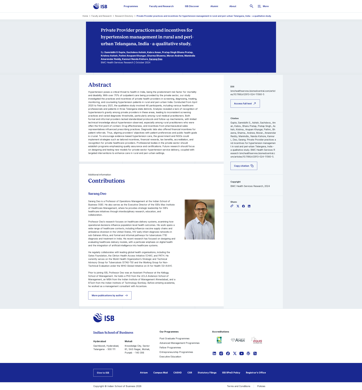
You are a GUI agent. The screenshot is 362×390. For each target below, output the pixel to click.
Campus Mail (160, 372)
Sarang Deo (155, 59)
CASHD (177, 372)
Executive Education (170, 356)
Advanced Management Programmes (180, 343)
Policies (261, 386)
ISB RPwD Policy (231, 372)
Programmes (131, 6)
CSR (189, 372)
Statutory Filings (207, 372)
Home (85, 16)
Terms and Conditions (238, 386)
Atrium (144, 372)
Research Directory (124, 16)
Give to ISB (103, 372)
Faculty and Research (161, 6)
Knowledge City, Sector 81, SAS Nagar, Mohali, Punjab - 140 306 (137, 349)
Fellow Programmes (170, 347)
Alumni (214, 6)
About (232, 6)
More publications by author (107, 295)
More (266, 6)
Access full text (243, 103)
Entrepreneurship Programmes (176, 352)
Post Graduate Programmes (174, 338)
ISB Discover (192, 6)
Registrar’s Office (256, 372)
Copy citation (241, 165)
